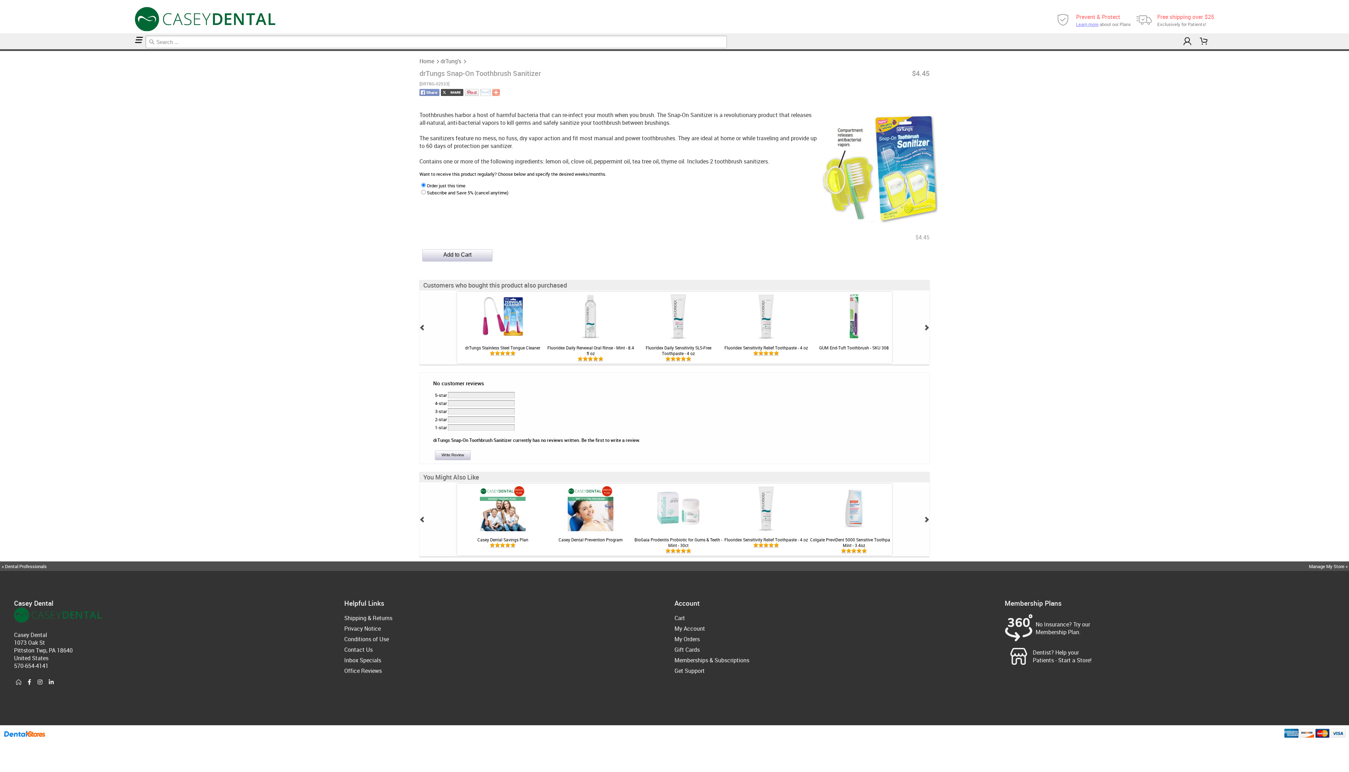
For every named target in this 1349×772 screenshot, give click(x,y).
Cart (679, 618)
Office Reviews (363, 671)
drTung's (451, 61)
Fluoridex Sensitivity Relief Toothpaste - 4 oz (766, 347)
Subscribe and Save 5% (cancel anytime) (467, 192)
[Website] (18, 682)
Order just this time (446, 185)
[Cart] (1203, 41)
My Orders (687, 639)
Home (426, 61)
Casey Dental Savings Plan (502, 539)
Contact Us (358, 650)
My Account (689, 628)
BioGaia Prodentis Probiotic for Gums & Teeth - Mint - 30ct (678, 542)
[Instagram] (40, 682)
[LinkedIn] (51, 682)
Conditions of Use (366, 639)
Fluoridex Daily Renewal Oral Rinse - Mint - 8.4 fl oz (590, 350)
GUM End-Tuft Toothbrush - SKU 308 (854, 347)
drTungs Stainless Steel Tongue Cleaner (502, 347)
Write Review (453, 455)
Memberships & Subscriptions (711, 660)
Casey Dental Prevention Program (591, 539)
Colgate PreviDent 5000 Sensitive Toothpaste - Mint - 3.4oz (854, 542)
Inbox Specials (362, 660)
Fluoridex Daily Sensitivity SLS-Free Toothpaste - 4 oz (678, 350)
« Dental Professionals (24, 566)
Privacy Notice (362, 628)
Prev (422, 327)
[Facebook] (29, 682)
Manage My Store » (1329, 566)
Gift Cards (687, 650)
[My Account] (1187, 41)
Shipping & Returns (368, 618)
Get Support (689, 671)
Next (927, 327)
